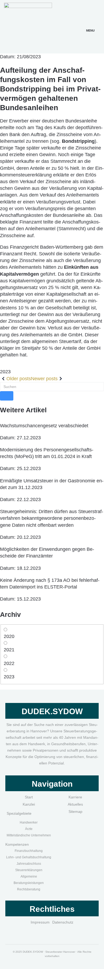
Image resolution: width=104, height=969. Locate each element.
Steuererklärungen (28, 870)
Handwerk (27, 822)
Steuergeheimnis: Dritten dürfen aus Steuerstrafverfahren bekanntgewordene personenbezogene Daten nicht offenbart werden (51, 518)
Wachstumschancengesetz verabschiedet (44, 425)
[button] (90, 24)
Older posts (18, 378)
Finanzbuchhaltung (29, 851)
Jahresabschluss (29, 864)
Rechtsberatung (28, 889)
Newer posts (44, 378)
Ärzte (29, 829)
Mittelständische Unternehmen (29, 835)
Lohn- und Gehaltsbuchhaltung (28, 857)
